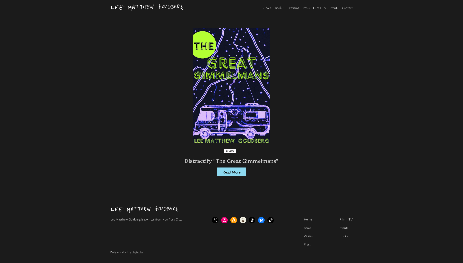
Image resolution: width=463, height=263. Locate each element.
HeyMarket (137, 252)
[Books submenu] (284, 8)
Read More (231, 172)
